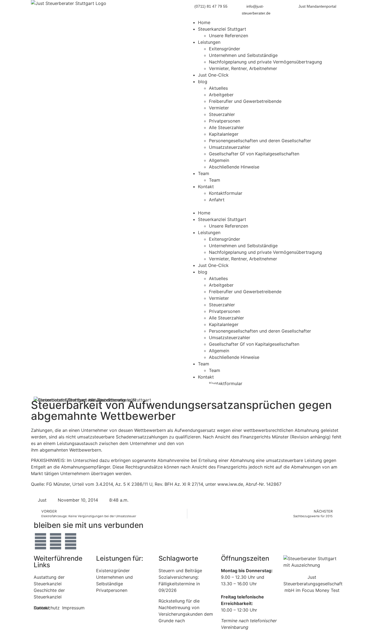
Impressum (73, 607)
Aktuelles (218, 88)
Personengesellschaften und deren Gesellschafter (260, 140)
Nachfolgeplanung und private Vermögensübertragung (265, 62)
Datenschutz (47, 607)
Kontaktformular (225, 193)
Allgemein (219, 160)
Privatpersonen (224, 121)
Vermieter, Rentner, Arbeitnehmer (243, 68)
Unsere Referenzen (228, 35)
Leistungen (209, 42)
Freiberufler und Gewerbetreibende (245, 101)
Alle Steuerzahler (226, 127)
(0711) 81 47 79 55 (211, 6)
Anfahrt (217, 199)
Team (203, 173)
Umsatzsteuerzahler (229, 147)
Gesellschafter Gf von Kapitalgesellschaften (254, 153)
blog (202, 81)
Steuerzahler (222, 114)
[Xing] (70, 541)
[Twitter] (40, 541)
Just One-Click (213, 75)
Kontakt (206, 186)
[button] (265, 206)
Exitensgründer (224, 48)
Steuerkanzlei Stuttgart (222, 29)
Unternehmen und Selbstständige (243, 55)
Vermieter (219, 107)
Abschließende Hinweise (234, 167)
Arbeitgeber (221, 94)
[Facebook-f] (55, 541)
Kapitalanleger (223, 134)
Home (204, 22)
